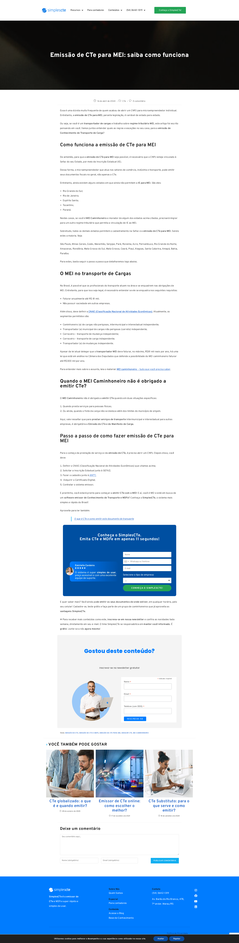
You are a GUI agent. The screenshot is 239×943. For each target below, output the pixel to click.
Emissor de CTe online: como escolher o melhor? (119, 806)
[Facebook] (196, 896)
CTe (124, 101)
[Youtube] (196, 901)
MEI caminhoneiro (141, 733)
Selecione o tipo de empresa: (138, 574)
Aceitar (161, 938)
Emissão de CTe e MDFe (89, 733)
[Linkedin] (196, 907)
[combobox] (126, 561)
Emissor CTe (127, 733)
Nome (127, 681)
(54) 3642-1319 (134, 10)
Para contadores (95, 10)
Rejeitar (176, 938)
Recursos (75, 10)
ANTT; (92, 475)
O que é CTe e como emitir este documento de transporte (104, 519)
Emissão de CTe (71, 733)
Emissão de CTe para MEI (110, 733)
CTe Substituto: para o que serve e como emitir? (169, 806)
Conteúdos (113, 10)
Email (127, 694)
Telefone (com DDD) (134, 706)
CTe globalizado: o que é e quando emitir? (70, 803)
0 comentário (139, 101)
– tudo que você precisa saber (143, 369)
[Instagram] (196, 890)
